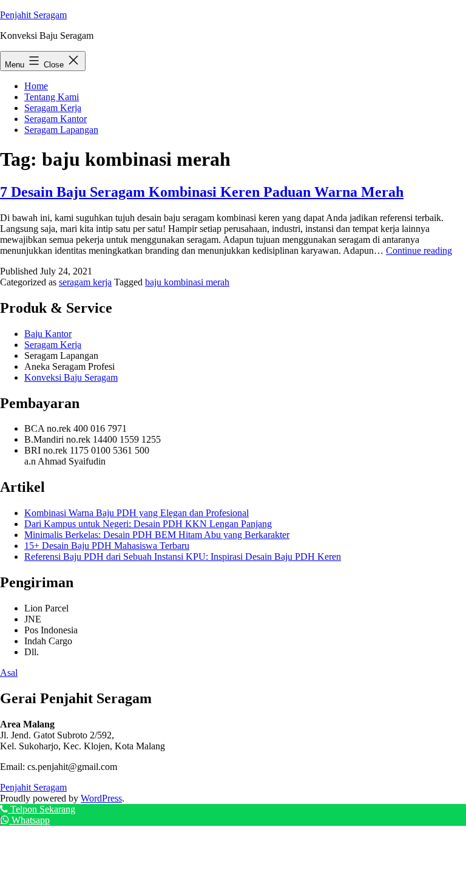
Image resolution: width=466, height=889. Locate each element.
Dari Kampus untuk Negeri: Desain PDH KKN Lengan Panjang (148, 524)
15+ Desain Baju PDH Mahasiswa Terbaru (106, 545)
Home (36, 86)
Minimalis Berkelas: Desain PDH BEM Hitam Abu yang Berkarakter (156, 535)
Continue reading (419, 250)
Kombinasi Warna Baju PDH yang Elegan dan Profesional (136, 513)
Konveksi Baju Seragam (71, 377)
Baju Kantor (48, 334)
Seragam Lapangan (61, 129)
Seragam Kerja (52, 108)
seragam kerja (85, 282)
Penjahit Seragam (33, 15)
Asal (9, 672)
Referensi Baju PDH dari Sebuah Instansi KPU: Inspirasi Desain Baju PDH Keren (182, 556)
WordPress (101, 798)
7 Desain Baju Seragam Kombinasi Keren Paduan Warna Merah (202, 192)
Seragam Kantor (55, 119)
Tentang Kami (51, 97)
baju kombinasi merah (187, 282)
